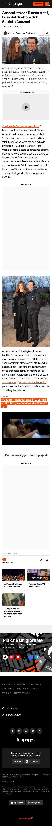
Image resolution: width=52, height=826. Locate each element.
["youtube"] (18, 657)
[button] (47, 33)
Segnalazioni (19, 684)
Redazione (6, 693)
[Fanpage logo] (16, 4)
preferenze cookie (22, 693)
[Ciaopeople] (26, 818)
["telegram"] (37, 657)
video (16, 553)
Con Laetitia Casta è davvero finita (20, 126)
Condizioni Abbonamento (28, 689)
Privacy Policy (35, 684)
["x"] (24, 657)
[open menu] (3, 4)
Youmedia (6, 684)
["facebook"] (30, 657)
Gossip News (7, 553)
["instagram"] (11, 657)
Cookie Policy (8, 689)
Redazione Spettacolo (25, 33)
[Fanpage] (26, 740)
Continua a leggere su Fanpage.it (26, 455)
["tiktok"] (5, 657)
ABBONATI (38, 4)
